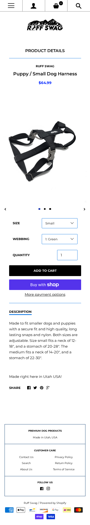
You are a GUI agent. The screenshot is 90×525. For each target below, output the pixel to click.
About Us (26, 469)
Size (16, 223)
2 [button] (45, 209)
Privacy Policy (64, 457)
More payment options (45, 294)
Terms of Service (64, 469)
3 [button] (50, 209)
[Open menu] (11, 5)
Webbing (21, 239)
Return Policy (63, 463)
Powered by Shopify (53, 503)
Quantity (21, 255)
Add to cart (45, 270)
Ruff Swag (45, 66)
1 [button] (39, 209)
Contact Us (26, 457)
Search (26, 463)
